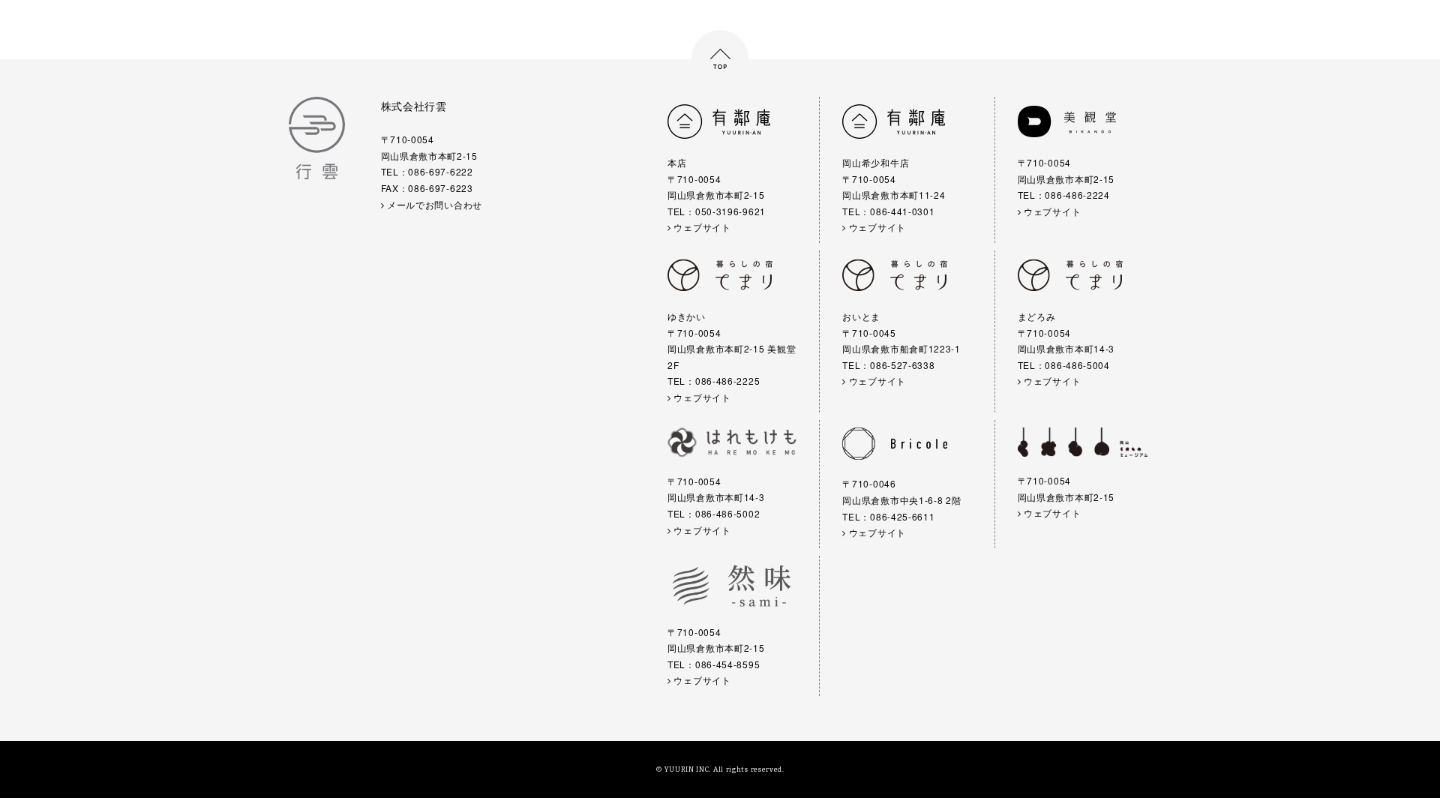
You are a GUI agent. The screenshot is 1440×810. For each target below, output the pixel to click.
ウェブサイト (701, 226)
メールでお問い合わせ (433, 204)
